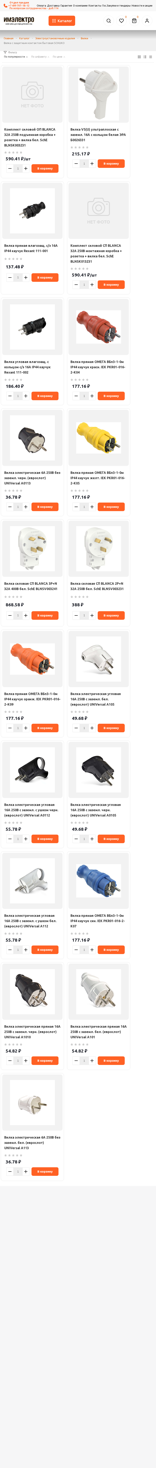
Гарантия (66, 5)
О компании (80, 5)
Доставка (53, 5)
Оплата (41, 5)
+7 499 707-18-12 (18, 5)
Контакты (95, 5)
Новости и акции (142, 5)
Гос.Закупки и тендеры (116, 5)
